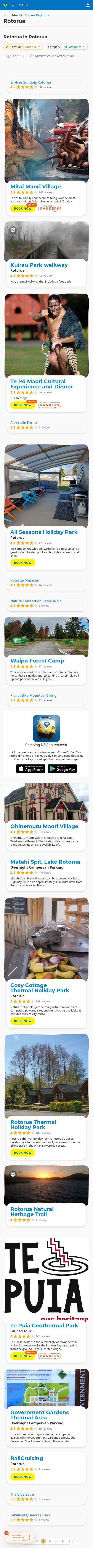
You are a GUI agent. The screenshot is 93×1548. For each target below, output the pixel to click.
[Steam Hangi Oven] (46, 940)
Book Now (22, 208)
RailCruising (26, 1458)
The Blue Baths (22, 1494)
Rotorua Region (35, 15)
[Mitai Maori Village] (46, 141)
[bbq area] (46, 486)
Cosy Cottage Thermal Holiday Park (39, 988)
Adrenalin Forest (23, 422)
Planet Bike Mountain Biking (33, 695)
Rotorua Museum (24, 580)
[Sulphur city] (46, 241)
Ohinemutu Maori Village (44, 826)
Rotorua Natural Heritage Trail (32, 1211)
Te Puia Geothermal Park (44, 1325)
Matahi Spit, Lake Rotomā (45, 862)
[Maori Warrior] (46, 336)
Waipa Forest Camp (37, 661)
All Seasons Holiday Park (44, 532)
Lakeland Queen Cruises (30, 1515)
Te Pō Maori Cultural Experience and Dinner (41, 384)
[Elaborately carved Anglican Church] (46, 803)
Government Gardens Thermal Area (39, 1415)
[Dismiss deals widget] (6, 1533)
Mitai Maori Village (35, 186)
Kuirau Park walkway (39, 265)
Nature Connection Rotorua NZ (35, 601)
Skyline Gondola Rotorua (30, 82)
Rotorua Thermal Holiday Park (33, 1124)
